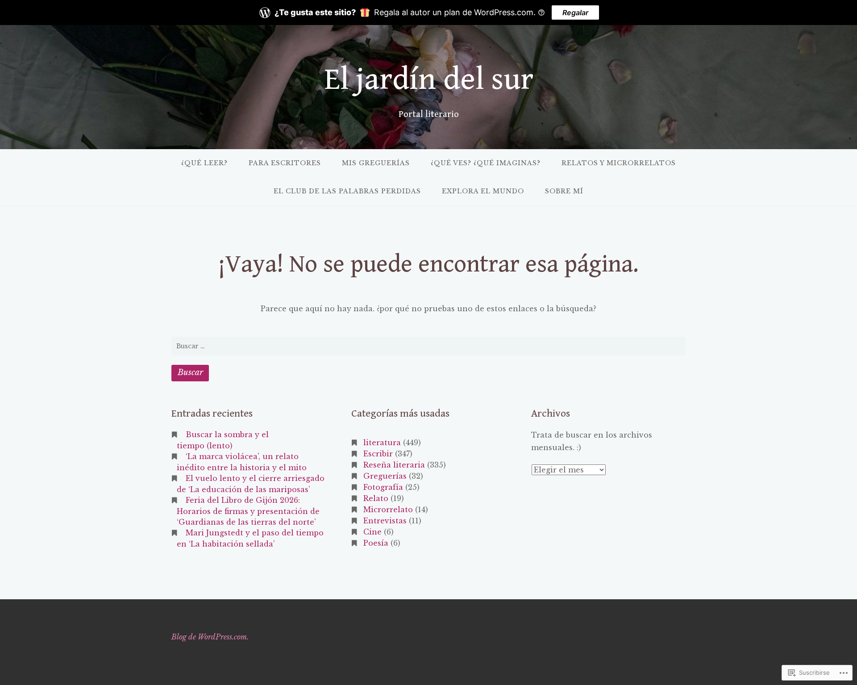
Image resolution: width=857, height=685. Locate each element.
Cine (372, 531)
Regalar (575, 12)
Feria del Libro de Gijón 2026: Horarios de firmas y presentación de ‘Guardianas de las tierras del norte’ (248, 511)
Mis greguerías (376, 163)
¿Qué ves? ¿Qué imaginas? (486, 163)
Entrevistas (385, 520)
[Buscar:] (428, 346)
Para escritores (285, 163)
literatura (382, 442)
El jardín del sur (428, 80)
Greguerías (385, 476)
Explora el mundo (483, 191)
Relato (375, 498)
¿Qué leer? (204, 163)
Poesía (375, 543)
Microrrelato (388, 509)
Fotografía (383, 487)
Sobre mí (564, 191)
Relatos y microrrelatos (619, 163)
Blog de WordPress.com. (210, 636)
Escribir (378, 453)
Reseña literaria (394, 464)
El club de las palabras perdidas (347, 191)
